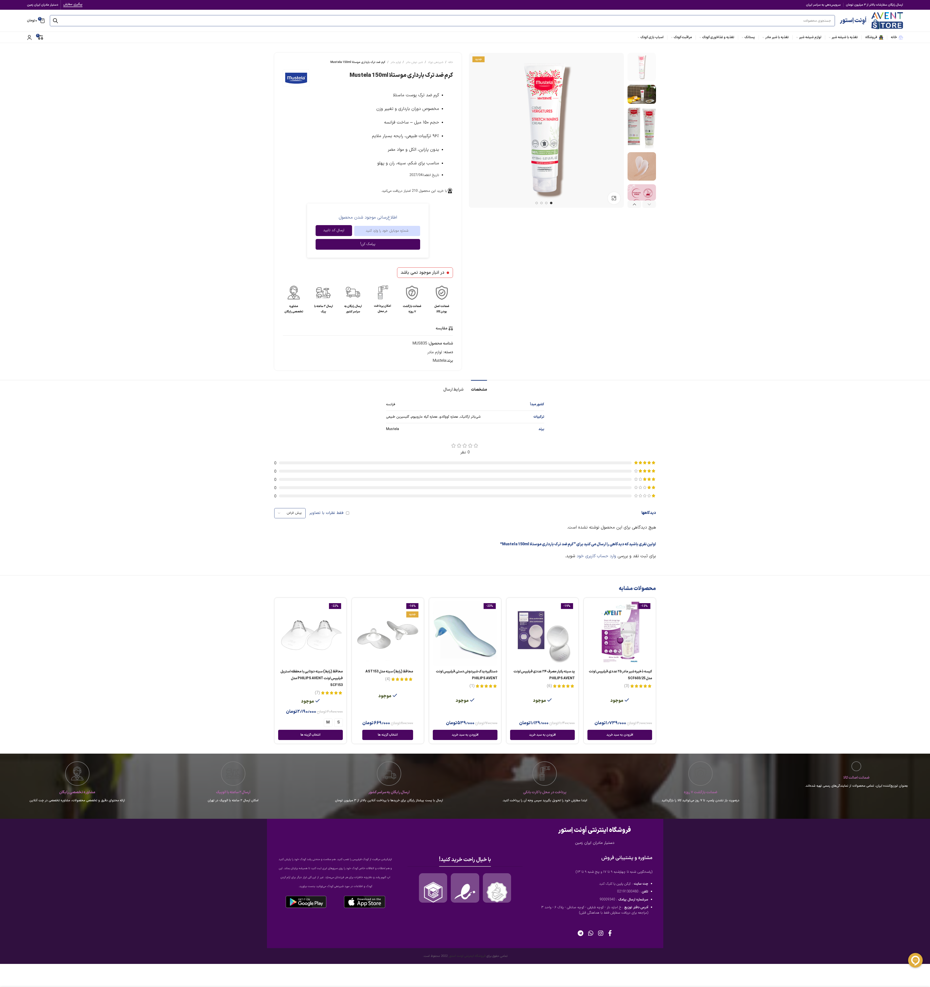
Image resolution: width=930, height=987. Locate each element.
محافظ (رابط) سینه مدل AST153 (389, 671)
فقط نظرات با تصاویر (326, 513)
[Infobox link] (441, 300)
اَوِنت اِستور (853, 20)
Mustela (439, 361)
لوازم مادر (395, 62)
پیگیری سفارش (72, 5)
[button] (649, 204)
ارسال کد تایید (333, 230)
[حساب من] (29, 37)
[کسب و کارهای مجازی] (433, 892)
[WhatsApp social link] (591, 934)
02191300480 (627, 891)
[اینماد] (464, 892)
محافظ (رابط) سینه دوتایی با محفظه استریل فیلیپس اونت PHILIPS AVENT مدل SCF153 (312, 678)
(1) (471, 686)
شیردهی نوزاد (435, 62)
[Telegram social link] (580, 934)
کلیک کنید (605, 883)
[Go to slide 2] (546, 203)
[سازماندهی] (497, 892)
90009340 (607, 899)
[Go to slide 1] (551, 203)
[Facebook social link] (610, 934)
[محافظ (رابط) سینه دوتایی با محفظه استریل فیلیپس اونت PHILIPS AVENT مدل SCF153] (310, 633)
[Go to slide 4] (536, 203)
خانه (450, 62)
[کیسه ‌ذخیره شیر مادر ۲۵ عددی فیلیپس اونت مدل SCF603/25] (619, 633)
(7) (317, 693)
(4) (387, 679)
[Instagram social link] (601, 934)
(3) (626, 686)
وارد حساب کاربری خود (596, 556)
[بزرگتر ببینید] (614, 198)
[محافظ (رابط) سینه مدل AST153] (387, 633)
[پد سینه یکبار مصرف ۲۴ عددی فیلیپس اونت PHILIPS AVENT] (542, 633)
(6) (549, 686)
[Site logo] (887, 20)
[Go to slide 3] (541, 203)
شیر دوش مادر (414, 62)
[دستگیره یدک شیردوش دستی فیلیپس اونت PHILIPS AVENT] (465, 633)
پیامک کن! (367, 244)
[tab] (479, 387)
